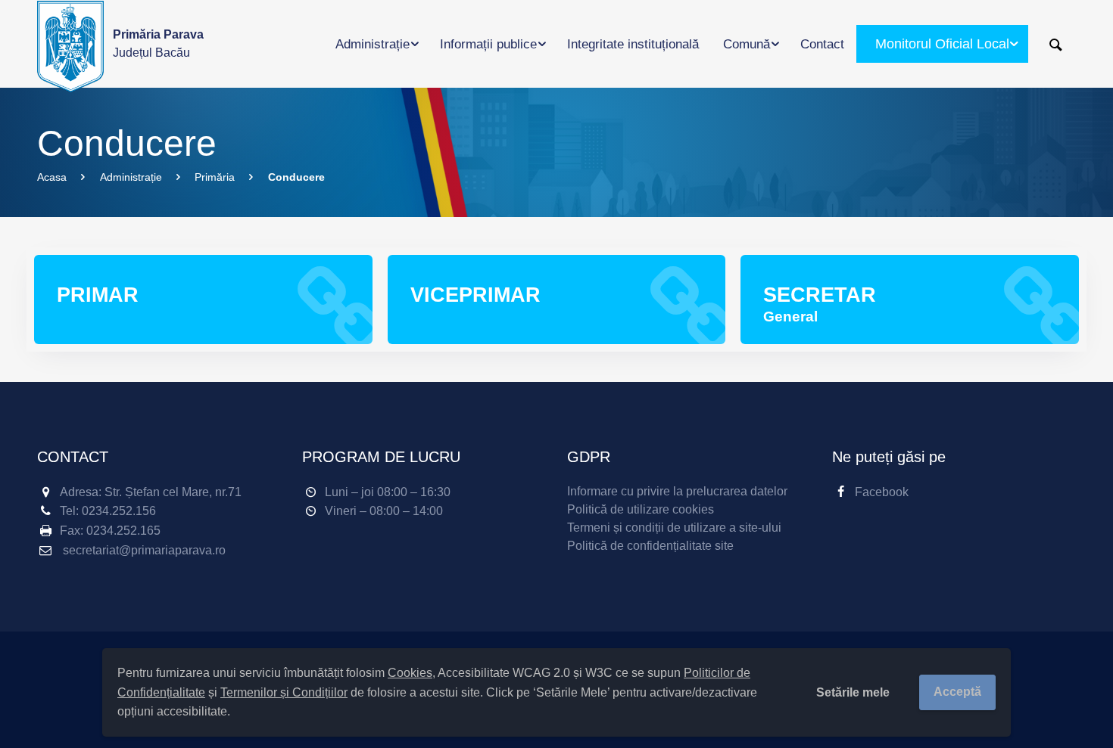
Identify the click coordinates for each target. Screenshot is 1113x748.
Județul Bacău (158, 43)
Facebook (882, 492)
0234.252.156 (119, 510)
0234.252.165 (123, 530)
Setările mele (853, 692)
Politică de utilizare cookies (640, 509)
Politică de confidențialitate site (650, 545)
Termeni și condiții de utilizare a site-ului (674, 527)
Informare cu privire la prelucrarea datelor (677, 491)
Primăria (215, 177)
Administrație (131, 177)
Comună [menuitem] (746, 44)
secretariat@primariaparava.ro (144, 550)
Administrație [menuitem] (372, 44)
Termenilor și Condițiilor (284, 692)
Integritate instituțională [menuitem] (633, 44)
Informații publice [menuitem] (488, 44)
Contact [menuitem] (822, 44)
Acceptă (957, 691)
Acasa (52, 177)
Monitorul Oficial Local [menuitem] (942, 43)
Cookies (410, 672)
